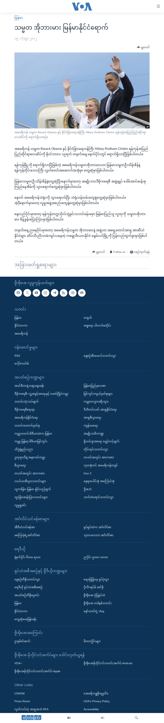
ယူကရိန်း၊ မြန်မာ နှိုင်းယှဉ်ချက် (32, 489)
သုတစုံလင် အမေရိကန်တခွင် (101, 465)
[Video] (69, 718)
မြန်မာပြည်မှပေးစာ (95, 385)
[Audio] (103, 718)
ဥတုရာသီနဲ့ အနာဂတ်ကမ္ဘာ (29, 457)
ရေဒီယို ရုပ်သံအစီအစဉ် (28, 587)
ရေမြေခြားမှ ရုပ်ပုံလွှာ (96, 579)
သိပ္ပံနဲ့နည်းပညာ (23, 449)
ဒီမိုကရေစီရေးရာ (24, 409)
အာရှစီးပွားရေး (92, 417)
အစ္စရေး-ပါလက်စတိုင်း (97, 325)
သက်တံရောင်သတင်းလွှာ (99, 497)
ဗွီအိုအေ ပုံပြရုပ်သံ (94, 595)
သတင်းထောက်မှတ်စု (27, 425)
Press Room (22, 701)
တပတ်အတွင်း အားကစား (29, 473)
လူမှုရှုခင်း (20, 505)
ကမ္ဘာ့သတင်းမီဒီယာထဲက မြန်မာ (33, 433)
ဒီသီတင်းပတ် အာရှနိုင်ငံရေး (100, 409)
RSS (17, 355)
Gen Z (88, 473)
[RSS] (63, 292)
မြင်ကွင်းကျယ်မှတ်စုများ (98, 393)
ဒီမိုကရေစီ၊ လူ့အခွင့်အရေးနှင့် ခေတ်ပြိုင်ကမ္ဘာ (41, 393)
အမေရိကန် (21, 333)
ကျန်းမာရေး (91, 425)
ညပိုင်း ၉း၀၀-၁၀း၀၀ (96, 557)
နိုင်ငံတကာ (20, 325)
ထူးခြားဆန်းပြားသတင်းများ (31, 497)
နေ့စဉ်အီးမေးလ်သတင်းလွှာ (100, 355)
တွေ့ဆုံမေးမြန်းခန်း (25, 619)
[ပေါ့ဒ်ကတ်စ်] (72, 292)
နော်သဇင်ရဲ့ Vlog (94, 611)
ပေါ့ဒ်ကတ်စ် (21, 363)
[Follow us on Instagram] (45, 292)
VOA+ (18, 663)
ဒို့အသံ (88, 489)
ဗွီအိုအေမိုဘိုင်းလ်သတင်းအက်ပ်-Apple (37, 671)
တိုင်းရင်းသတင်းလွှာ (96, 449)
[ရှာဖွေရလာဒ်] (136, 718)
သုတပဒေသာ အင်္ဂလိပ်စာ (98, 535)
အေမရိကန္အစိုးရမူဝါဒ (96, 693)
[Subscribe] (82, 292)
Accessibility (91, 709)
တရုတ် (88, 317)
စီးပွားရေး (20, 465)
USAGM (19, 693)
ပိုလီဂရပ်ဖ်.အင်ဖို (93, 587)
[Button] (143, 47)
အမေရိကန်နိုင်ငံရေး (26, 417)
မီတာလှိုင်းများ (92, 641)
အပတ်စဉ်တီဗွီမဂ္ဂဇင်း (26, 595)
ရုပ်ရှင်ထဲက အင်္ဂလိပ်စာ (97, 527)
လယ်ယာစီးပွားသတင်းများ (30, 481)
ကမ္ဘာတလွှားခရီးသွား (96, 401)
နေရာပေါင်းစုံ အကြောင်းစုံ (99, 481)
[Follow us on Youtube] (36, 292)
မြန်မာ (18, 17)
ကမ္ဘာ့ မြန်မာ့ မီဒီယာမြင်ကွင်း (30, 441)
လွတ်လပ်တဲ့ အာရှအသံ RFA (31, 709)
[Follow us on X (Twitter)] (27, 292)
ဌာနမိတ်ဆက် (22, 641)
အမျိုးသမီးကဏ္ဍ (94, 433)
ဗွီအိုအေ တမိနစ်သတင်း (98, 603)
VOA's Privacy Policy (97, 701)
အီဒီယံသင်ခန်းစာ (24, 527)
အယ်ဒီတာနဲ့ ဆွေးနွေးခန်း (29, 385)
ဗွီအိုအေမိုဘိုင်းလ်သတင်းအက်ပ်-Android (108, 663)
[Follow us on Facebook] (18, 292)
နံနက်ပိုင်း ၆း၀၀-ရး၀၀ (27, 557)
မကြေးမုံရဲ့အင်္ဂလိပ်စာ (27, 535)
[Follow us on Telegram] (54, 292)
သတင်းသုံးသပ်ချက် (26, 401)
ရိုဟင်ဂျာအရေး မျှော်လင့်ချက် (101, 441)
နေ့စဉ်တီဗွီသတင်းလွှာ (27, 579)
